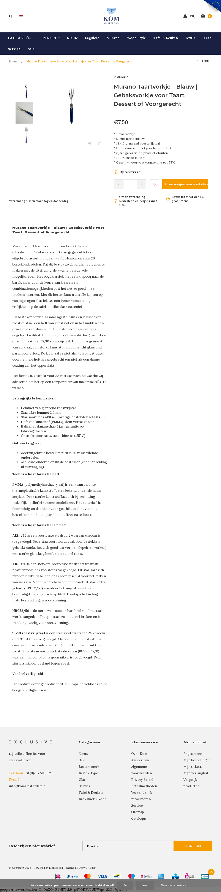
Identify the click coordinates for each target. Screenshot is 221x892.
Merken (49, 38)
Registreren (192, 754)
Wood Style (136, 38)
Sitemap (137, 812)
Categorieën (20, 38)
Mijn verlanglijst (195, 773)
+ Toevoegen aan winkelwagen (186, 184)
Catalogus (138, 818)
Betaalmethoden (144, 786)
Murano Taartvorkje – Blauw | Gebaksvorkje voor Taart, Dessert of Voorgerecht (79, 61)
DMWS (83, 867)
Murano (113, 38)
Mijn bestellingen (197, 760)
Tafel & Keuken (165, 38)
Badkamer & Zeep (93, 799)
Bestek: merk (89, 767)
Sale (31, 49)
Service (137, 805)
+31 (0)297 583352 (37, 773)
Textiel (191, 38)
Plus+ (93, 867)
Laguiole (92, 38)
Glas (208, 38)
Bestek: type (88, 773)
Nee (144, 885)
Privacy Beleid (142, 780)
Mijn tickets (192, 767)
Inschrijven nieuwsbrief (32, 846)
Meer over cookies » (173, 885)
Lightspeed (56, 867)
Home (13, 61)
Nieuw (72, 38)
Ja (125, 885)
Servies (14, 49)
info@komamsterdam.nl (27, 786)
